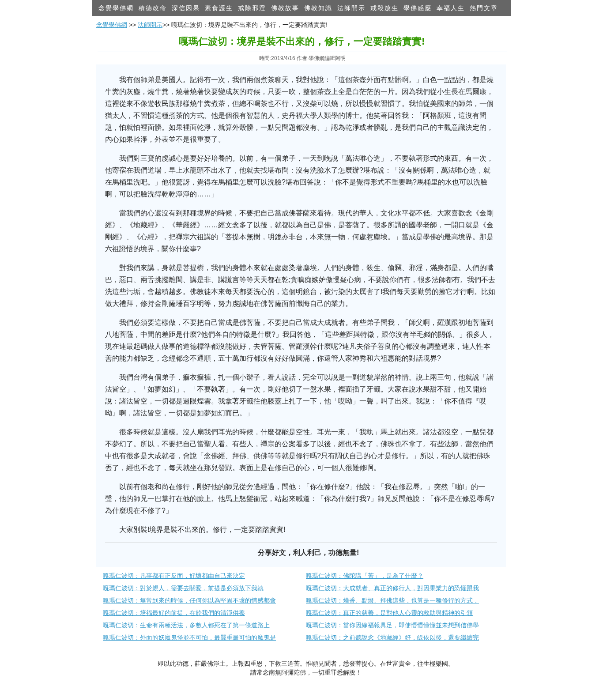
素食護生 (219, 7)
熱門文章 (484, 7)
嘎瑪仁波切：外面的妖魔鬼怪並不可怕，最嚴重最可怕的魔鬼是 (189, 637)
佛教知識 (318, 7)
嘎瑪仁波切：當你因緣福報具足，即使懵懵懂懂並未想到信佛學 (392, 625)
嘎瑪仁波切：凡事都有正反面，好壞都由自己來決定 (174, 575)
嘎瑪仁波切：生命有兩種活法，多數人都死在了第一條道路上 (186, 625)
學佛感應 (417, 7)
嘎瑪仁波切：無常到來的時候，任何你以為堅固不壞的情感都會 (189, 600)
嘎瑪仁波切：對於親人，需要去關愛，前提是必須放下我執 (183, 588)
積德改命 (153, 7)
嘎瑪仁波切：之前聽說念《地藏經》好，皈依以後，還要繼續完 (392, 637)
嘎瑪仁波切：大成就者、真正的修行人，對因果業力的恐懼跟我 (392, 588)
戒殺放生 (384, 7)
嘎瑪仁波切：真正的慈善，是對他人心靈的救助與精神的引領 (389, 612)
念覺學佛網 (116, 7)
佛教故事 (285, 7)
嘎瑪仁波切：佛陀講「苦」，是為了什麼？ (364, 575)
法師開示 (351, 7)
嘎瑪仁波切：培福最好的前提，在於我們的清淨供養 (174, 612)
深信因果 (186, 7)
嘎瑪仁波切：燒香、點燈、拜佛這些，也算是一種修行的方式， (392, 600)
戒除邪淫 (252, 7)
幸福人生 (451, 7)
